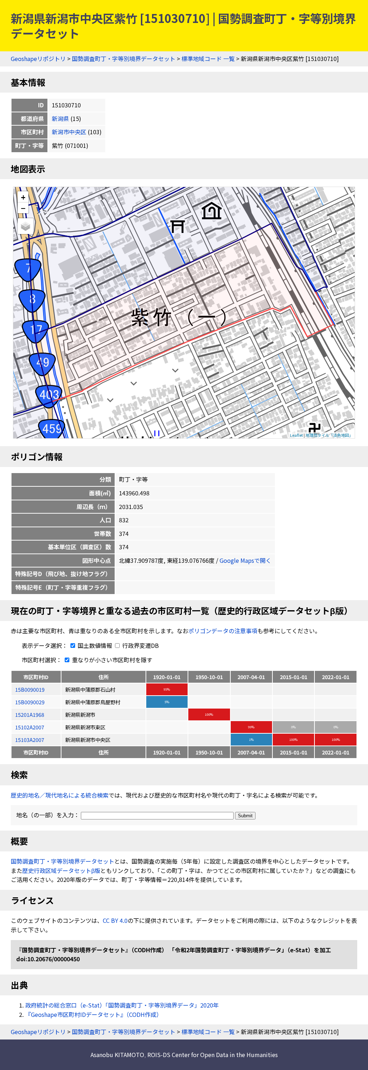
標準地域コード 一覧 (208, 58)
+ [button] (23, 196)
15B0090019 (30, 689)
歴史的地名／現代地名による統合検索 (60, 795)
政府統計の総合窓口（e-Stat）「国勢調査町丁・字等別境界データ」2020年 (122, 1005)
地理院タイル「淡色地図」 (329, 435)
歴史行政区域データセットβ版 (61, 870)
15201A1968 (29, 714)
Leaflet (296, 435)
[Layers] (25, 226)
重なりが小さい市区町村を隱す (111, 659)
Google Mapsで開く (245, 560)
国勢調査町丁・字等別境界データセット (123, 58)
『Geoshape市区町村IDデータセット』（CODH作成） (93, 1014)
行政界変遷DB (140, 645)
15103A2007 (29, 739)
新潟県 (60, 118)
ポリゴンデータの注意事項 (222, 630)
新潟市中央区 (69, 131)
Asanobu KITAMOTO (117, 1054)
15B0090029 (30, 702)
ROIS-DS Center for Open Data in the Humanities (212, 1054)
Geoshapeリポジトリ (38, 58)
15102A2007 (29, 727)
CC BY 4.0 (115, 920)
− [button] (23, 207)
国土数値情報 (95, 645)
